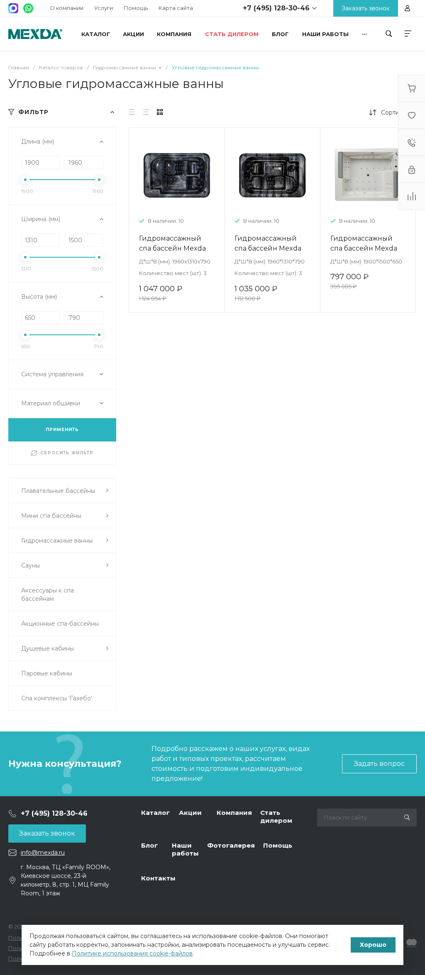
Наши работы (185, 849)
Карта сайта (176, 8)
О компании (66, 8)
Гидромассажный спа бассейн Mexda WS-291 (267, 248)
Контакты (158, 878)
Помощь (136, 8)
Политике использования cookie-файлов (132, 953)
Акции (190, 813)
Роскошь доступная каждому (35, 34)
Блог (149, 845)
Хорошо (373, 944)
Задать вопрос (379, 764)
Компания (234, 813)
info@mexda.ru (43, 852)
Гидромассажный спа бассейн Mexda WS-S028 (363, 248)
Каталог (155, 813)
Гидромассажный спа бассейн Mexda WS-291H (172, 248)
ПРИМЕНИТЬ (62, 429)
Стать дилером (276, 817)
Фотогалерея (231, 845)
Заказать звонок (47, 833)
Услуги (103, 8)
